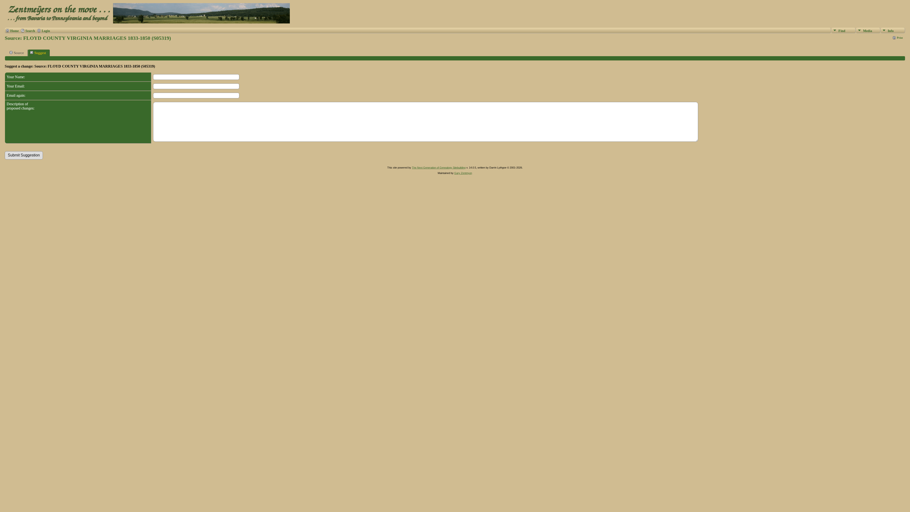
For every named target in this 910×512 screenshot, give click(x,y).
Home (14, 30)
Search (30, 30)
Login (46, 30)
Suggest (40, 53)
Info (891, 31)
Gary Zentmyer (463, 173)
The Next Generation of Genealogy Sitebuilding (439, 167)
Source (19, 53)
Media (867, 31)
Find (841, 31)
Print (900, 37)
